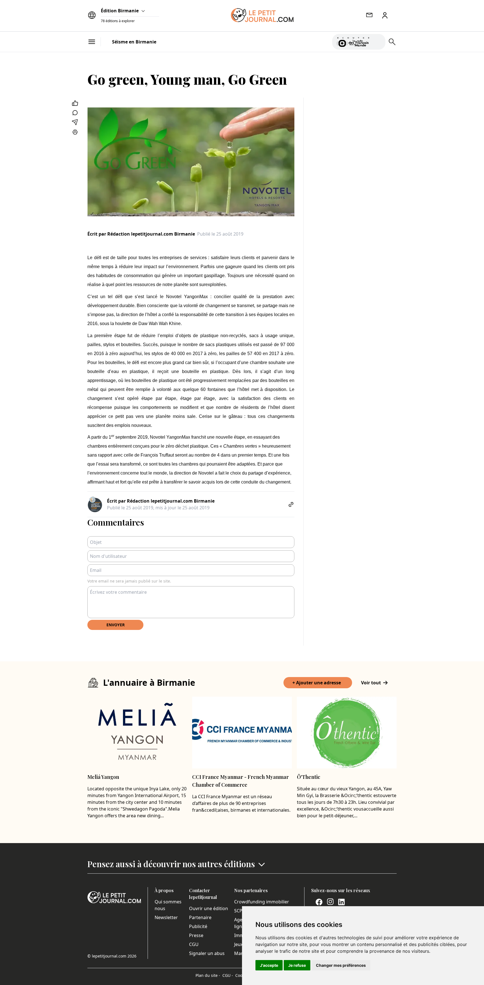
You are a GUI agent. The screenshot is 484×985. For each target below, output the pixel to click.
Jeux (238, 944)
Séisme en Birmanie (134, 42)
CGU (194, 944)
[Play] (377, 41)
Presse (196, 935)
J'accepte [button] (269, 965)
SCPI (239, 911)
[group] (377, 40)
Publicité (198, 926)
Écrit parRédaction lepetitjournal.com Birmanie (141, 234)
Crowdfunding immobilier (261, 902)
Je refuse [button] (297, 965)
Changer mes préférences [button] (341, 965)
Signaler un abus (207, 953)
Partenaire (200, 917)
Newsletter (166, 917)
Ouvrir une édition (208, 908)
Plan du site (208, 975)
